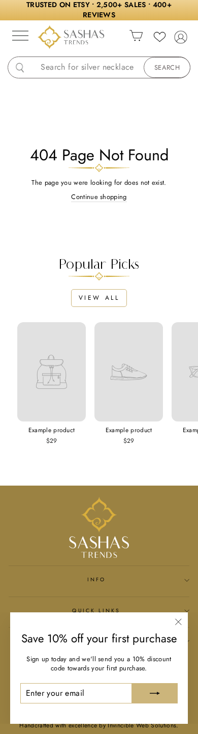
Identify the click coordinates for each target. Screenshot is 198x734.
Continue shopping (98, 197)
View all (99, 297)
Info (96, 579)
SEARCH (167, 67)
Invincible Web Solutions (142, 725)
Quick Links (96, 610)
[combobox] (107, 67)
